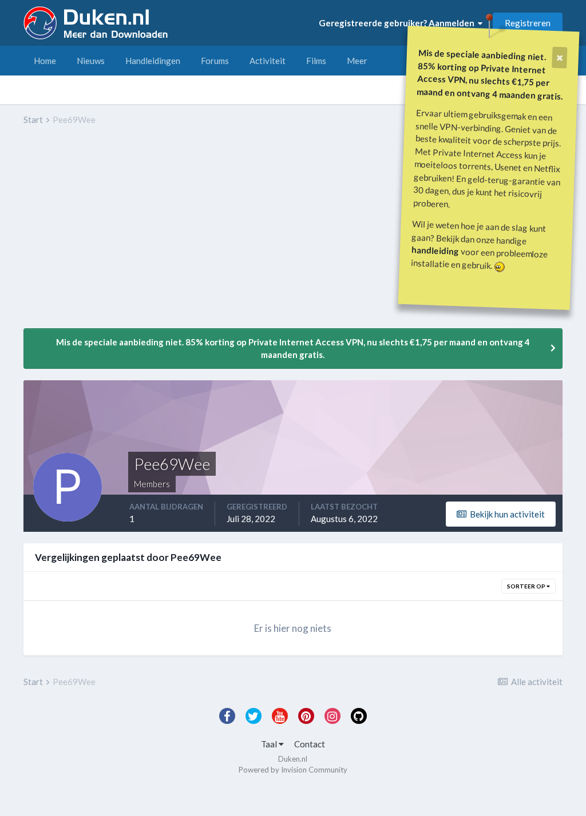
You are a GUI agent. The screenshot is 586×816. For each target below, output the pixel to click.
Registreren (528, 23)
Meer (357, 60)
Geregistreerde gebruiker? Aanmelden (398, 23)
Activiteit (268, 60)
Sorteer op (527, 586)
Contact (309, 744)
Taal (270, 744)
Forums (215, 60)
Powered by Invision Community (293, 769)
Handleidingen (152, 60)
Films (316, 60)
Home (45, 60)
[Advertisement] (157, 235)
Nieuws (91, 60)
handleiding (435, 250)
